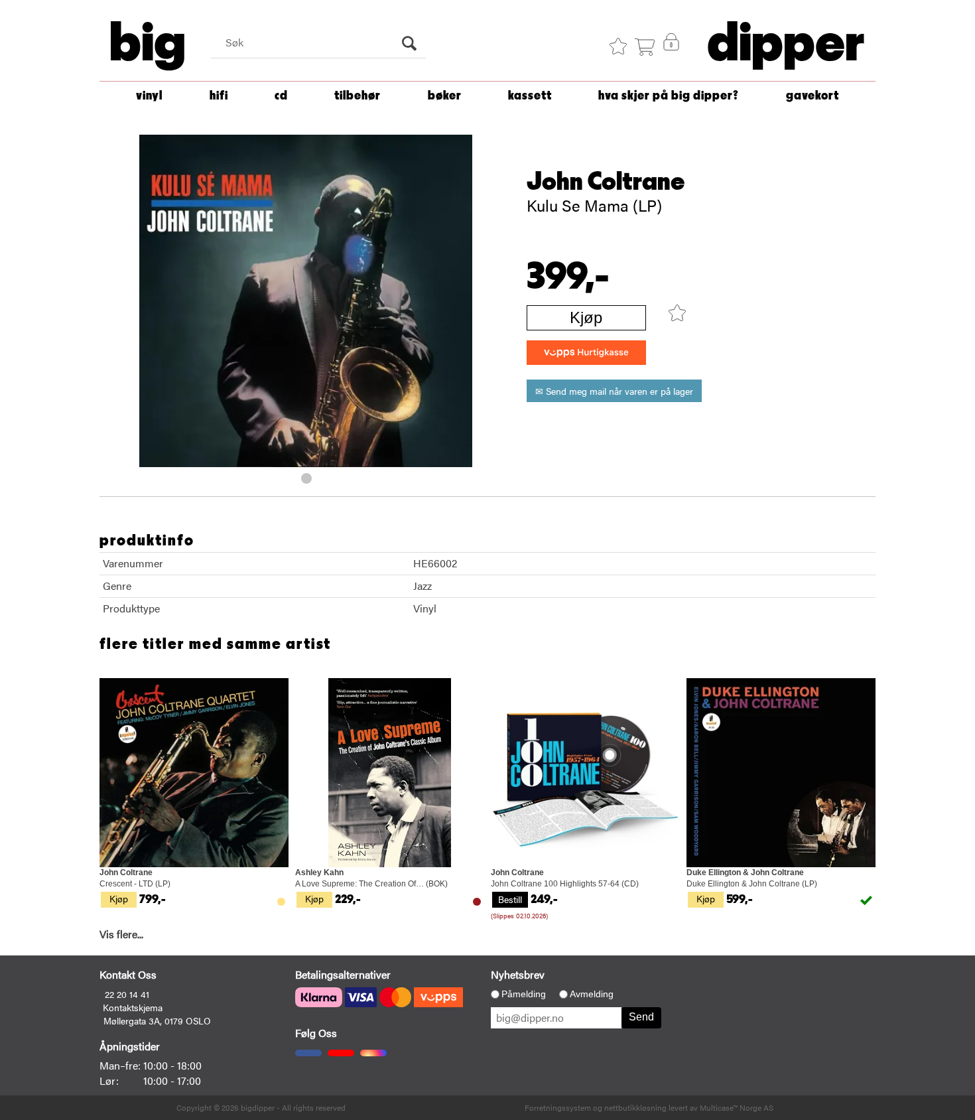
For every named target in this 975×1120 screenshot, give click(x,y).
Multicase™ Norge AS (736, 1107)
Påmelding (523, 994)
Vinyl (149, 96)
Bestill (510, 899)
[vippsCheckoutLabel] (586, 352)
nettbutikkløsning (635, 1107)
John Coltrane (606, 182)
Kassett (530, 96)
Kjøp (586, 317)
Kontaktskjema (132, 1007)
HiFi (219, 96)
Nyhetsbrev (518, 974)
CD (281, 96)
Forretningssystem (558, 1107)
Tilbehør (357, 96)
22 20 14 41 (127, 994)
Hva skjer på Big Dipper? (668, 96)
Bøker (445, 96)
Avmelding (592, 994)
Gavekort (812, 96)
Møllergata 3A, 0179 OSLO (157, 1020)
